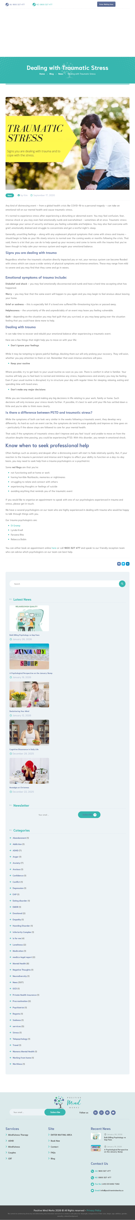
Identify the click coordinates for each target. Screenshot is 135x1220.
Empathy (17, 919)
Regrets (16, 1013)
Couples (12, 1152)
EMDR (15, 906)
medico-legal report (22, 957)
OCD (15, 988)
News (10, 195)
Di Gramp (15, 525)
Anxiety (16, 862)
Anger (16, 856)
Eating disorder (20, 900)
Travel (15, 1045)
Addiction (17, 844)
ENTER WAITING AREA (61, 1134)
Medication (18, 950)
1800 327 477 (19, 4)
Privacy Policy (94, 1210)
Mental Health (19, 963)
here (54, 547)
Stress (16, 1032)
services (17, 1026)
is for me (17, 938)
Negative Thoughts (22, 969)
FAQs (53, 1152)
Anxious (16, 869)
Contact (54, 1146)
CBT (10, 1158)
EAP (15, 894)
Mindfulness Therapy (18, 1134)
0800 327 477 (46, 4)
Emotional (17, 913)
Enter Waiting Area (106, 4)
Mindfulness (14, 1146)
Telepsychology (20, 1038)
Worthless (17, 1063)
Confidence (18, 875)
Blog (53, 1158)
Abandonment (19, 837)
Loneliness (18, 944)
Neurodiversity (20, 975)
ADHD (15, 850)
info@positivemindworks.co (109, 1190)
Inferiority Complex (22, 932)
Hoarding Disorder (21, 925)
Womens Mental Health (23, 1051)
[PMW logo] (67, 1102)
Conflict (16, 881)
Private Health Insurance (25, 994)
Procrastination (20, 1001)
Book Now (55, 1140)
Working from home (22, 1057)
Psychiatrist (18, 1007)
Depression (18, 888)
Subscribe (87, 814)
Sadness (17, 1019)
